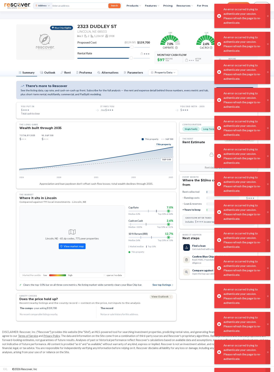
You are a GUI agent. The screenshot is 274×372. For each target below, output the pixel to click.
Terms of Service (28, 335)
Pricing (168, 5)
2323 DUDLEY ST (97, 26)
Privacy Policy (51, 335)
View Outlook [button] (160, 296)
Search (114, 5)
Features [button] (151, 5)
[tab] (26, 72)
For (202, 5)
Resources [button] (183, 5)
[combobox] (79, 6)
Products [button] (132, 5)
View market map (73, 246)
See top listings (161, 284)
